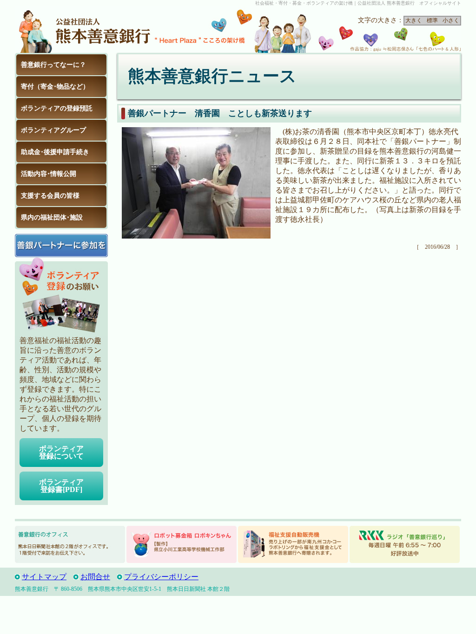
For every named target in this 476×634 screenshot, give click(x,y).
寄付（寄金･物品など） (55, 86)
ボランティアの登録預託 (57, 108)
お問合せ (95, 577)
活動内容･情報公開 (48, 173)
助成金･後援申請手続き (55, 152)
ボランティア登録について (61, 452)
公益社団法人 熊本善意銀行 (84, 29)
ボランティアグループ (53, 130)
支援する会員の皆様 (50, 195)
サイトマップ (44, 577)
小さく (451, 20)
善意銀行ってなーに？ (53, 64)
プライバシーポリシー (161, 577)
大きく (413, 20)
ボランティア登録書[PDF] (61, 485)
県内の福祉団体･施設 (52, 217)
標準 (432, 20)
